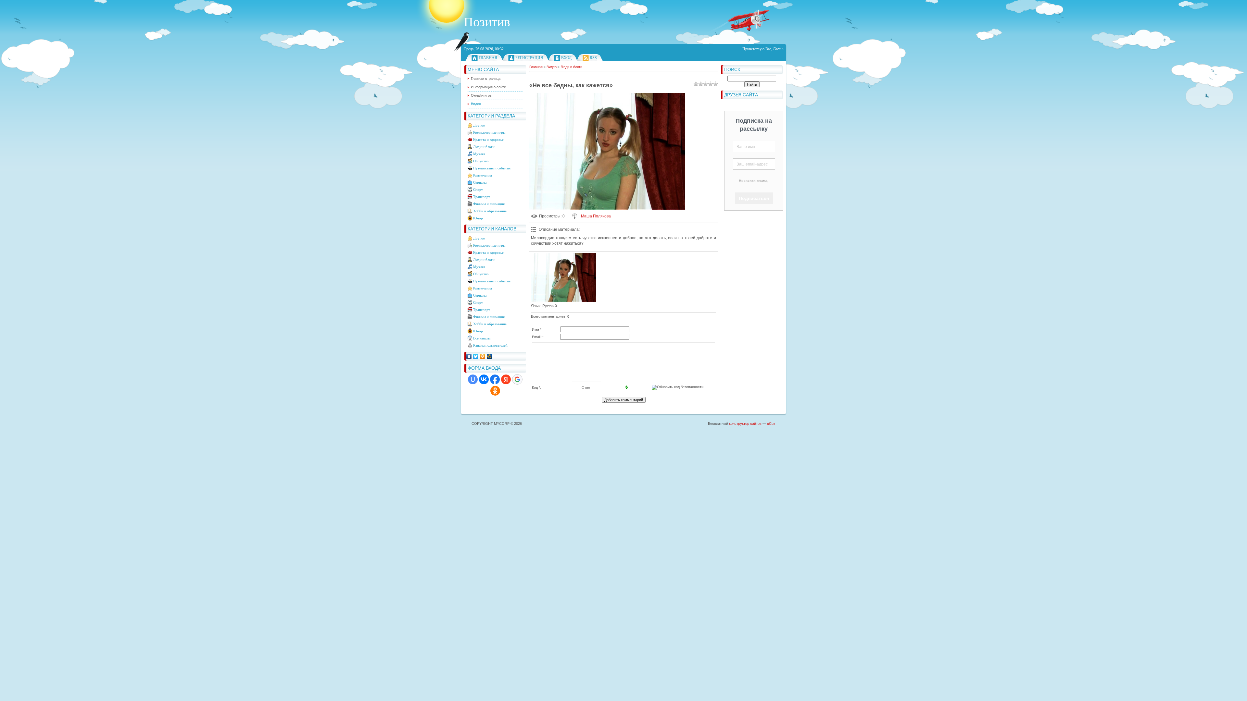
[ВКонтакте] (469, 356)
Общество (481, 161)
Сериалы (479, 182)
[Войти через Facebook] (495, 379)
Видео (552, 67)
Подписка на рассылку (754, 124)
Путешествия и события (491, 168)
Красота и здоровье (488, 139)
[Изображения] (563, 277)
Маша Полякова (596, 216)
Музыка (479, 154)
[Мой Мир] (489, 356)
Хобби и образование (490, 211)
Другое (479, 125)
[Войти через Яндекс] (506, 379)
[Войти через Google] (517, 379)
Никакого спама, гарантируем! (753, 185)
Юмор (478, 218)
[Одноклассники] (482, 356)
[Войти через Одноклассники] (495, 391)
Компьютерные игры (489, 132)
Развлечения (482, 175)
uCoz (771, 423)
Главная (488, 57)
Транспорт (481, 197)
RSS (593, 57)
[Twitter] (475, 356)
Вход (566, 57)
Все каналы (481, 338)
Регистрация (529, 57)
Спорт (478, 189)
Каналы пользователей (490, 345)
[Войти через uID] (473, 379)
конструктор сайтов (745, 423)
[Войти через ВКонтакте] (484, 379)
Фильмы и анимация (489, 204)
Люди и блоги (484, 147)
